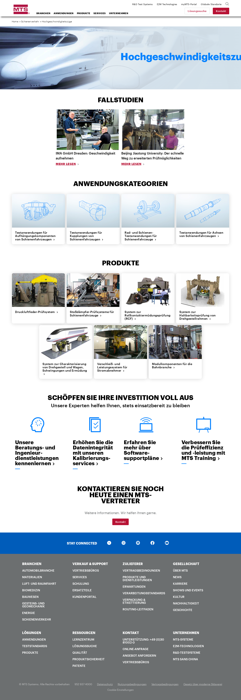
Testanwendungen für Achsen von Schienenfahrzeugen (201, 234)
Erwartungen (134, 586)
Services (99, 13)
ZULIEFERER (133, 564)
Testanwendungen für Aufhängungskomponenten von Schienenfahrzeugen (35, 236)
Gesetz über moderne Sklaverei (202, 684)
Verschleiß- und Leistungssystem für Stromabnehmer (112, 367)
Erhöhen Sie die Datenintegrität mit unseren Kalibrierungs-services (93, 453)
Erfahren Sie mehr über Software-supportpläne (141, 450)
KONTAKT (131, 633)
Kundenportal (84, 597)
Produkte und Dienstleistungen (137, 578)
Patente (78, 665)
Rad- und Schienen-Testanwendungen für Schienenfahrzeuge (141, 236)
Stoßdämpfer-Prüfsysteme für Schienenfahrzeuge (92, 313)
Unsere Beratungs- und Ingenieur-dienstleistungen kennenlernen (37, 453)
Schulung (80, 583)
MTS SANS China (185, 659)
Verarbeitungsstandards (144, 593)
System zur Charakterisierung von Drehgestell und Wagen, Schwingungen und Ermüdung (64, 369)
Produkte (83, 13)
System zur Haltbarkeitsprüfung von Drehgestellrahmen (197, 315)
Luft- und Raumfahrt (39, 583)
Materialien (32, 577)
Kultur (178, 597)
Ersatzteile (82, 590)
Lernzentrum (83, 639)
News (177, 577)
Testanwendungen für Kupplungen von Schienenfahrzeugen (86, 236)
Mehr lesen (66, 164)
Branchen (43, 13)
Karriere (180, 583)
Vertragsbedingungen (141, 570)
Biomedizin (31, 590)
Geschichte (182, 610)
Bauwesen (30, 597)
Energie (28, 613)
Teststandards (34, 646)
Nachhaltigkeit (186, 603)
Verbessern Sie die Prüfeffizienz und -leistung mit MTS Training (203, 450)
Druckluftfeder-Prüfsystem (36, 311)
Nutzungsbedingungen (132, 684)
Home (15, 21)
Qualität (79, 652)
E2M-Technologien (188, 646)
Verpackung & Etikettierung (134, 601)
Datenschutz (105, 684)
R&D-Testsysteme (186, 652)
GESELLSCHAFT (186, 564)
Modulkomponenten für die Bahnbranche (172, 365)
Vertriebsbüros (85, 570)
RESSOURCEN (83, 633)
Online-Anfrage (136, 649)
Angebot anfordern (139, 655)
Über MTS (180, 570)
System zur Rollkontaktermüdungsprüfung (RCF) (148, 315)
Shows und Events (188, 590)
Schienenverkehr (30, 21)
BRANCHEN (31, 564)
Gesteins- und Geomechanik (33, 604)
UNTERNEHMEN (186, 633)
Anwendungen (63, 13)
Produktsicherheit (88, 659)
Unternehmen (118, 13)
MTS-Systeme (183, 639)
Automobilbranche (38, 570)
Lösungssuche (197, 10)
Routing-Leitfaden (138, 609)
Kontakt (221, 10)
